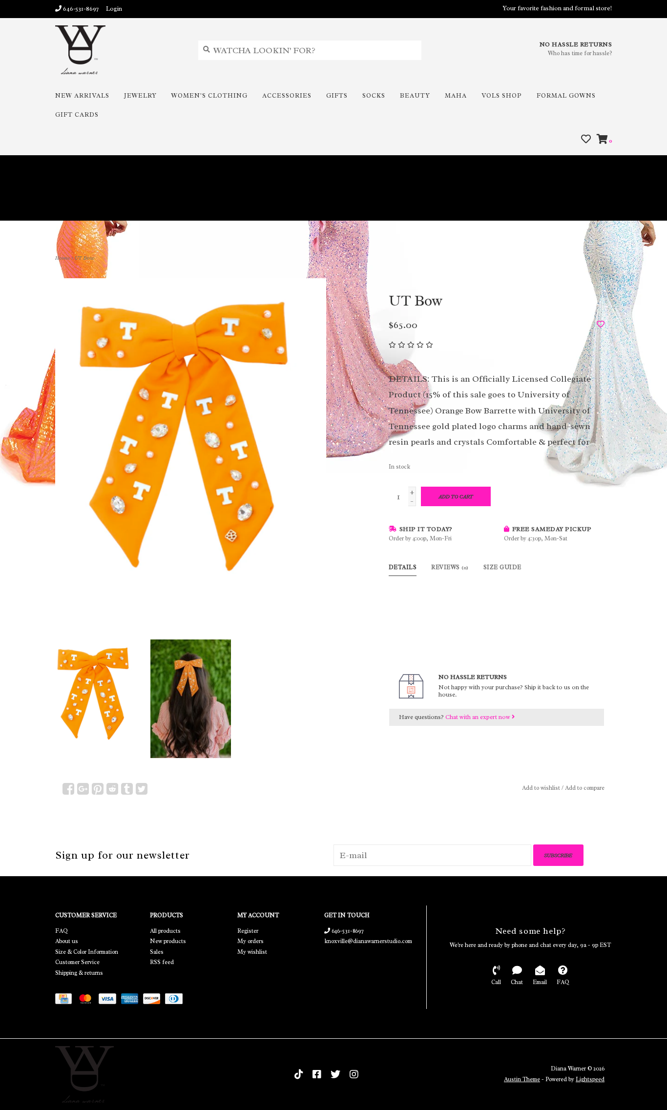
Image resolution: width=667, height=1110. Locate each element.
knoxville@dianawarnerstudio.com (368, 941)
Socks (373, 95)
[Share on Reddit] (112, 789)
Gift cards (77, 114)
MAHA (456, 95)
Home (62, 258)
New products (168, 941)
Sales (157, 952)
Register (247, 931)
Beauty (415, 95)
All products (165, 931)
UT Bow (84, 258)
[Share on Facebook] (68, 789)
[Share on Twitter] (141, 789)
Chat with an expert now (478, 717)
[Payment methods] (66, 1000)
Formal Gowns (566, 95)
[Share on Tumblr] (127, 789)
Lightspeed (590, 1079)
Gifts (337, 95)
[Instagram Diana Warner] (354, 1074)
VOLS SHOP (501, 95)
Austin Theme (522, 1079)
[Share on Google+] (83, 789)
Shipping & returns (79, 973)
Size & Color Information (86, 952)
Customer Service (77, 962)
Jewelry (140, 95)
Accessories (287, 95)
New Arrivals (82, 95)
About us (66, 941)
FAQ (61, 931)
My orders (250, 941)
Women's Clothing (209, 95)
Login (114, 8)
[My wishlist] (586, 139)
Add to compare (584, 788)
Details (403, 567)
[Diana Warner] (119, 49)
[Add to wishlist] (600, 324)
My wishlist (252, 952)
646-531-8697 (347, 931)
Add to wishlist (541, 788)
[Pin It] (98, 789)
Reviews (450, 567)
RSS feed (162, 962)
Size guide (502, 567)
